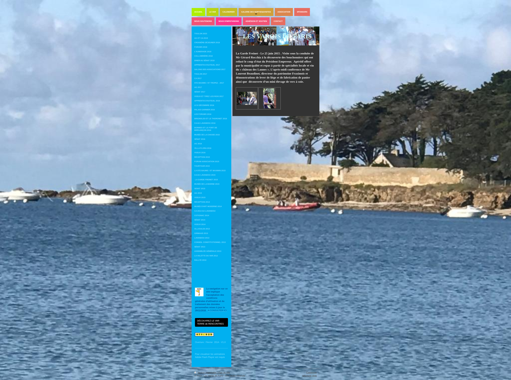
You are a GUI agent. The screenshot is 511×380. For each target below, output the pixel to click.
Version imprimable (207, 372)
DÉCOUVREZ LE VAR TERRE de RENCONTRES (210, 322)
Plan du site (224, 372)
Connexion (311, 372)
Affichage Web (309, 376)
